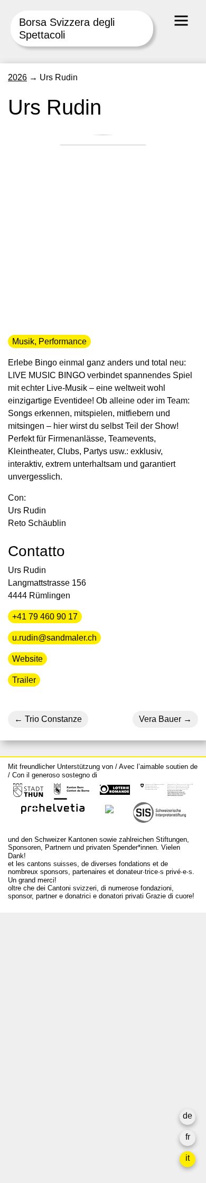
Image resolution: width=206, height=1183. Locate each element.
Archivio (23, 1047)
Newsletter (28, 1118)
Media (19, 1072)
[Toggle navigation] (181, 21)
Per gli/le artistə (37, 1059)
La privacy (27, 1097)
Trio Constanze (52, 719)
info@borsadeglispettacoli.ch (63, 967)
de (187, 1115)
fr (187, 1136)
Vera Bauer (160, 719)
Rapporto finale (36, 1085)
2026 (17, 77)
